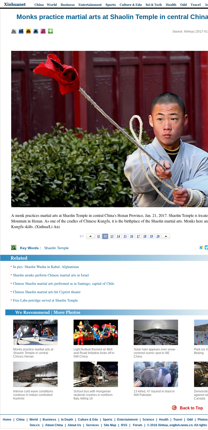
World (33, 419)
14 (118, 236)
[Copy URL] (35, 31)
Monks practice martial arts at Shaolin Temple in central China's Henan (33, 353)
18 (144, 236)
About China (54, 425)
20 (158, 236)
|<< (82, 236)
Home (7, 419)
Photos (203, 419)
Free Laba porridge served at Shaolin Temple (45, 300)
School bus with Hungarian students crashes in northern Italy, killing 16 (93, 395)
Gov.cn (35, 425)
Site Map (110, 425)
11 (98, 236)
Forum (137, 425)
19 (151, 236)
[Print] (28, 31)
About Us (74, 425)
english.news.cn (181, 425)
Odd (190, 419)
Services (92, 425)
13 (111, 236)
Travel (177, 419)
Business (49, 419)
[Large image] (43, 31)
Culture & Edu (88, 419)
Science (148, 419)
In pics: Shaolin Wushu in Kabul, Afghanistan (46, 266)
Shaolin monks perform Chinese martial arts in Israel (51, 275)
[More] (50, 31)
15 (125, 236)
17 (138, 236)
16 (131, 236)
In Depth (67, 419)
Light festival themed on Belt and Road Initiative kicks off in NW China (94, 353)
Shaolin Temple (56, 248)
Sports (107, 419)
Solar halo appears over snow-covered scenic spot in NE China (155, 353)
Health (163, 419)
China (20, 419)
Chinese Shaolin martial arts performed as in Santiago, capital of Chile (63, 283)
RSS (124, 425)
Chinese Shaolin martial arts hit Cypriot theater (47, 291)
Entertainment (127, 419)
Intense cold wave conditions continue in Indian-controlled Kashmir (33, 395)
